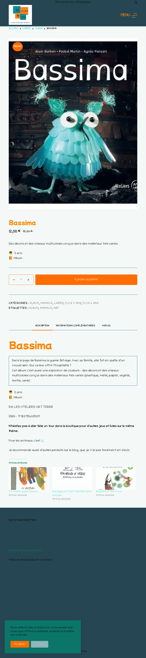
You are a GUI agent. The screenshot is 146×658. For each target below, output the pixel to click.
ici (42, 441)
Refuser (39, 644)
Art (56, 308)
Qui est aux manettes (22, 520)
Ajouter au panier (86, 279)
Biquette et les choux (109, 491)
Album (34, 303)
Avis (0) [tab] (106, 326)
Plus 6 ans (91, 303)
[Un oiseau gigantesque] (29, 478)
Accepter (19, 644)
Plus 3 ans (73, 303)
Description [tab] (42, 326)
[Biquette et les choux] (116, 478)
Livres (59, 303)
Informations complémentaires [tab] (75, 326)
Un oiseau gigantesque (23, 491)
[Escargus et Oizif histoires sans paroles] (72, 478)
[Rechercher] (135, 2)
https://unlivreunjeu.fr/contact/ (31, 560)
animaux (46, 303)
